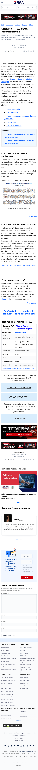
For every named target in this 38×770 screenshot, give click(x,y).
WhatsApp (25, 653)
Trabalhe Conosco (6, 667)
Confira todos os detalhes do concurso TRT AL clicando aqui (19, 312)
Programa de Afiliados (8, 664)
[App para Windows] (5, 746)
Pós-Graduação (6, 688)
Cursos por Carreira (7, 694)
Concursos (9, 25)
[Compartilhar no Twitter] (26, 51)
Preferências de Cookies (8, 669)
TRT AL (31, 25)
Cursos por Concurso (7, 691)
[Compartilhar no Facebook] (24, 51)
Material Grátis (24, 680)
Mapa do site (19, 740)
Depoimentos (24, 677)
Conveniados (5, 661)
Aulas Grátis (24, 686)
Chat (23, 650)
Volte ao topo (32, 216)
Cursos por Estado (6, 697)
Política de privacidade (19, 735)
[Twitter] (30, 746)
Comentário (5, 593)
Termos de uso (19, 738)
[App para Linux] (8, 746)
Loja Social (4, 656)
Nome (3, 615)
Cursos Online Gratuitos (8, 705)
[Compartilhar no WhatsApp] (31, 51)
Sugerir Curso (24, 688)
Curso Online (11, 122)
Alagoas (24, 25)
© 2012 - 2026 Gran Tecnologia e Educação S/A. (19, 733)
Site (2, 628)
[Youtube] (18, 746)
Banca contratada (13, 109)
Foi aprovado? (26, 669)
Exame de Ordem (6, 683)
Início (2, 25)
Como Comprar (6, 653)
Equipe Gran (20, 44)
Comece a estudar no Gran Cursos (19, 434)
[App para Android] (15, 746)
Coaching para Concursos (8, 680)
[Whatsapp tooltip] (24, 746)
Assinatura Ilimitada (13, 126)
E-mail (3, 621)
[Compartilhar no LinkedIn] (28, 51)
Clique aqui (5, 299)
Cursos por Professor (7, 699)
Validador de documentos (9, 658)
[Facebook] (27, 746)
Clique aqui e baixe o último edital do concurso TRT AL (18, 368)
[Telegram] (33, 746)
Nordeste (17, 25)
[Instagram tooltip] (21, 746)
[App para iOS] (12, 746)
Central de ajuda (27, 647)
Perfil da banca (12, 112)
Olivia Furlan (5, 498)
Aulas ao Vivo (24, 683)
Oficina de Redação (7, 702)
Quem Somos (5, 647)
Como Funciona (6, 650)
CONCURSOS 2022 (19, 397)
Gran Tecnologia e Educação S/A (27, 751)
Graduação (4, 686)
